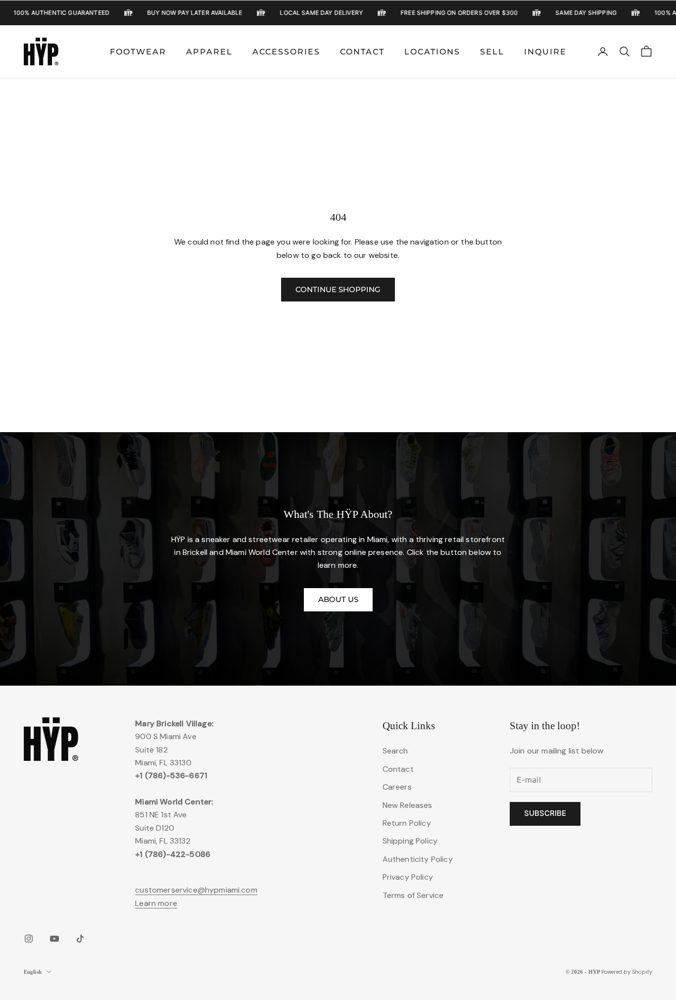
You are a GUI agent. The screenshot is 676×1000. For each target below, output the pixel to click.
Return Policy (407, 823)
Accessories (286, 51)
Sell (492, 51)
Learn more (156, 903)
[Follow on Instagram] (29, 939)
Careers (397, 787)
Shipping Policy (410, 841)
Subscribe (545, 813)
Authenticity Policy (418, 859)
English (33, 972)
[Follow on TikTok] (80, 939)
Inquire (545, 51)
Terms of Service (413, 895)
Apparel (209, 51)
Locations (432, 51)
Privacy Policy (408, 877)
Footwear (138, 51)
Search (395, 751)
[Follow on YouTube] (54, 939)
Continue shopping (338, 289)
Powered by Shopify (626, 971)
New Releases (408, 805)
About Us (338, 599)
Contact (362, 51)
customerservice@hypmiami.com (196, 890)
